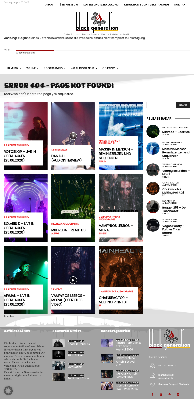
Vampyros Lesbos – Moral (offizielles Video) (68, 300)
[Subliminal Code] (58, 377)
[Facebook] (152, 394)
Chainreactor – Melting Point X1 (113, 299)
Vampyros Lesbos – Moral (116, 227)
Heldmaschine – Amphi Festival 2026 (126, 361)
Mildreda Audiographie (65, 224)
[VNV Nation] (58, 365)
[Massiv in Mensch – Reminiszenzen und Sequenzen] (153, 148)
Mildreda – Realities (68, 230)
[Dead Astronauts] (58, 343)
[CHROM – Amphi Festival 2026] (107, 374)
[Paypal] (169, 394)
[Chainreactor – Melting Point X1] (121, 280)
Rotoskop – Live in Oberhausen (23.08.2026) (20, 156)
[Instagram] (161, 394)
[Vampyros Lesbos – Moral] (121, 208)
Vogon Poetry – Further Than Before (173, 229)
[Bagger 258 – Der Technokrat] (153, 206)
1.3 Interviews (59, 150)
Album (55, 233)
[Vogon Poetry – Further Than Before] (153, 225)
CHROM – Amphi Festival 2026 (127, 375)
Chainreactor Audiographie (116, 291)
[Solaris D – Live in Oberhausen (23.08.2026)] (26, 208)
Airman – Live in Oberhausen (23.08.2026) (17, 300)
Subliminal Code (78, 378)
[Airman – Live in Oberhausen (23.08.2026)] (26, 280)
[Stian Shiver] (58, 354)
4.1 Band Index (76, 341)
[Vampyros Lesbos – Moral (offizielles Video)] (73, 280)
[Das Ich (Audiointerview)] (73, 136)
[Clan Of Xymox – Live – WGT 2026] (107, 386)
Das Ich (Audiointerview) (66, 158)
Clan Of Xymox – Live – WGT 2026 (127, 387)
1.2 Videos (57, 289)
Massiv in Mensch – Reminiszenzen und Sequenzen (116, 154)
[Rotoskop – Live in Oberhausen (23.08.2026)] (26, 136)
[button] (8, 390)
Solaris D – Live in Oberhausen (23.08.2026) (19, 228)
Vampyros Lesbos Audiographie (109, 218)
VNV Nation (75, 367)
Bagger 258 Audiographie (170, 202)
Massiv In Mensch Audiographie (109, 142)
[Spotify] (178, 394)
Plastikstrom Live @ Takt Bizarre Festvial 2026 (128, 346)
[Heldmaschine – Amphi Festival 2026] (107, 358)
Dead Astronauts (79, 344)
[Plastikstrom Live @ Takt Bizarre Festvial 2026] (107, 343)
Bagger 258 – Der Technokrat (174, 209)
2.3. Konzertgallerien (16, 145)
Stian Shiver (75, 355)
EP (100, 305)
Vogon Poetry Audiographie (170, 221)
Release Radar (158, 118)
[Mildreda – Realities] (73, 208)
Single (102, 233)
